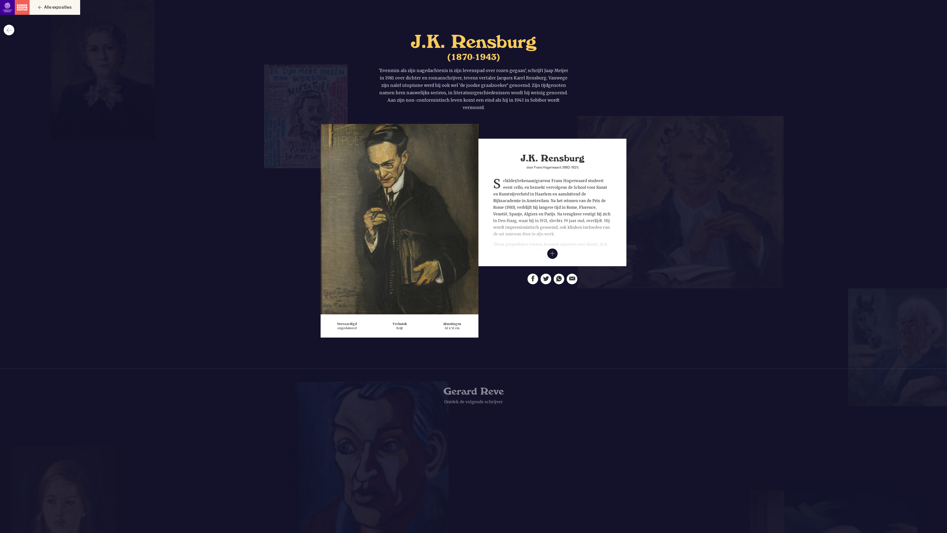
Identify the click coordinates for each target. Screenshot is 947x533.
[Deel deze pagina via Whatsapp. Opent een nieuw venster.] (559, 279)
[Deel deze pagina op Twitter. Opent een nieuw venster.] (546, 279)
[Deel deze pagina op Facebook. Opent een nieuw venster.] (533, 279)
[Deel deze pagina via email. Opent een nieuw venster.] (572, 279)
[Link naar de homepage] (15, 7)
